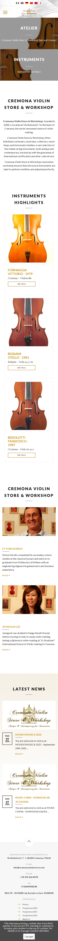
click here (44, 930)
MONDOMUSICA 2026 (28, 734)
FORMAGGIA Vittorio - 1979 (20, 272)
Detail (21, 284)
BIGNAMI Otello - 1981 (18, 355)
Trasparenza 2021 (29, 912)
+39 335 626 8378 (29, 877)
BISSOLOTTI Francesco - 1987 (18, 441)
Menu (5, 12)
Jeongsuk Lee (11, 626)
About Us (26, 919)
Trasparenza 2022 (29, 915)
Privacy (25, 904)
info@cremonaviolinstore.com (29, 867)
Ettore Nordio (12, 548)
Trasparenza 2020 (29, 908)
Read (5, 575)
